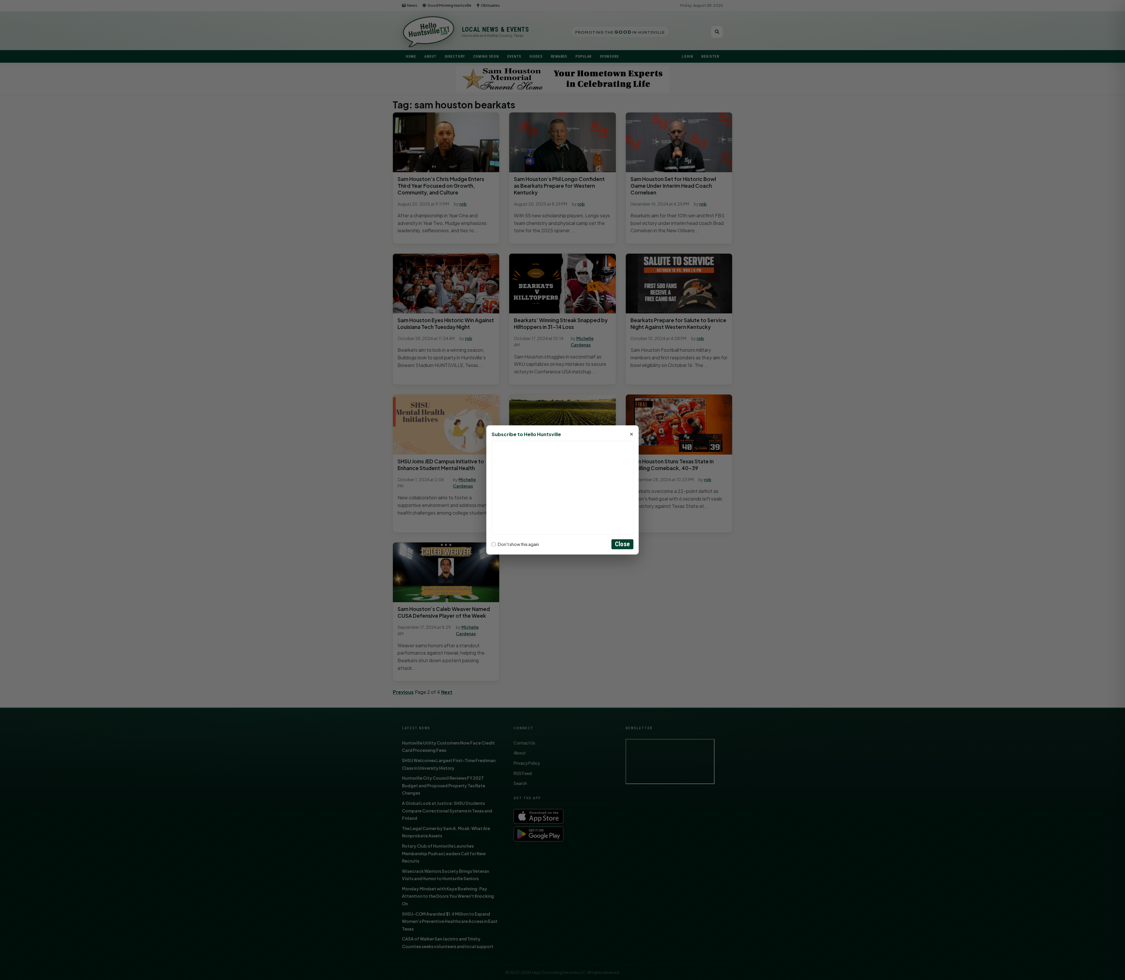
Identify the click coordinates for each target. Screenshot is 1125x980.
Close (622, 544)
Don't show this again (518, 544)
